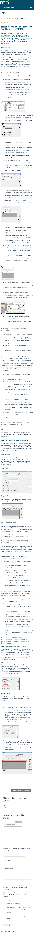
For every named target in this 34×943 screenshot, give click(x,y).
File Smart (9, 18)
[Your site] (12, 1)
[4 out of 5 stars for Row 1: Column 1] (12, 825)
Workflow (27, 18)
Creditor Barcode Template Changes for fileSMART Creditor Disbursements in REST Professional (17, 155)
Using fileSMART (18, 18)
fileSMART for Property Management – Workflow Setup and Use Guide (16, 41)
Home (2, 18)
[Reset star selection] (6, 825)
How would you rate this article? (13, 816)
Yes (7, 805)
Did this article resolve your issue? (14, 799)
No (7, 807)
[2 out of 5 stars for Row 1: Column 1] (9, 825)
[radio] (6, 825)
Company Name (8, 868)
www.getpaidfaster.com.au (17, 558)
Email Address (8, 876)
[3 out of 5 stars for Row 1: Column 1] (10, 825)
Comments (6, 831)
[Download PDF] (4, 22)
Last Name (7, 860)
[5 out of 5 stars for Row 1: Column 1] (14, 825)
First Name (7, 853)
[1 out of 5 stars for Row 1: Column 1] (7, 825)
